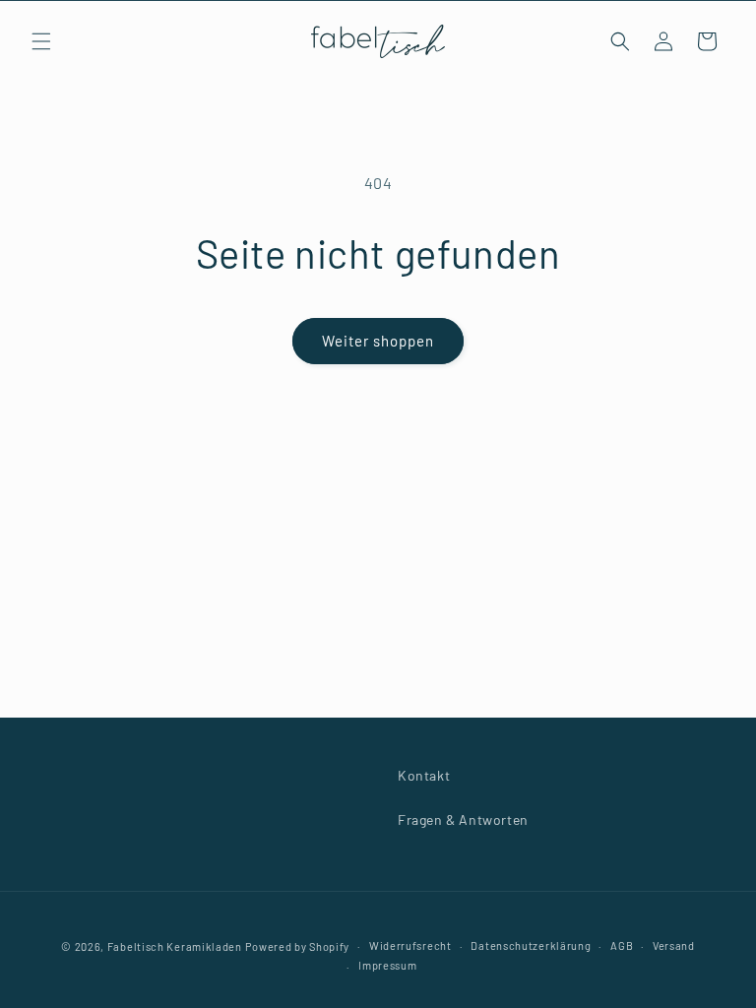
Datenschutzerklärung (531, 945)
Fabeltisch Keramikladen (174, 946)
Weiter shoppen (378, 340)
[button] (41, 41)
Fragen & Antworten (463, 819)
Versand (674, 945)
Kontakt (424, 775)
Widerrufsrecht (410, 945)
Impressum (387, 965)
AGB (621, 945)
